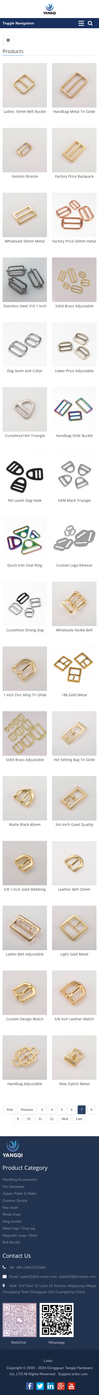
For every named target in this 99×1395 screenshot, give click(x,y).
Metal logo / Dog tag (19, 1228)
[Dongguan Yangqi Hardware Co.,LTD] (49, 12)
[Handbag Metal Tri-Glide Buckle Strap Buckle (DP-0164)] (74, 85)
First (10, 1110)
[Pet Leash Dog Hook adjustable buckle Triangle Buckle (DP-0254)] (25, 474)
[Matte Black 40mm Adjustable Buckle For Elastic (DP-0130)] (25, 798)
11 (40, 1119)
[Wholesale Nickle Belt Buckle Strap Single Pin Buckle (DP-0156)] (74, 604)
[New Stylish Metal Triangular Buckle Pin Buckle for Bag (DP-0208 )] (74, 1057)
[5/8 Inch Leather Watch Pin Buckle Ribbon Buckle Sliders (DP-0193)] (74, 993)
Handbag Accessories (20, 1179)
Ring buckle (12, 1221)
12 (52, 1119)
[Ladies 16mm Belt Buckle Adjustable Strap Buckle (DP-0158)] (25, 85)
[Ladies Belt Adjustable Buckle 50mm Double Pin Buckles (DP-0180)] (25, 928)
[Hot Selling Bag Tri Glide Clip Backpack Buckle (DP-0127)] (74, 733)
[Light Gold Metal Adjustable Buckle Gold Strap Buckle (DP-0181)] (74, 928)
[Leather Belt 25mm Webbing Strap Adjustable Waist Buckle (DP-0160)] (74, 863)
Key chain (10, 1207)
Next (65, 1119)
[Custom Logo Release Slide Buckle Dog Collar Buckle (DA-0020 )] (74, 539)
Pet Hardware (14, 1187)
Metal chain (12, 1214)
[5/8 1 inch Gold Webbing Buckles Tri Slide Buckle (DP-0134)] (25, 863)
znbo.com (80, 1374)
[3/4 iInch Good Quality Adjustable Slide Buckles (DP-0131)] (74, 798)
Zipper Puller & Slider (20, 1193)
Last (79, 1119)
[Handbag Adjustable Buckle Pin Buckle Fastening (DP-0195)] (25, 1057)
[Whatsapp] (57, 1334)
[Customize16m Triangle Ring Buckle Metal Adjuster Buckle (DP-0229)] (25, 409)
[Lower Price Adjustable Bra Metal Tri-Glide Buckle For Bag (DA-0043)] (74, 344)
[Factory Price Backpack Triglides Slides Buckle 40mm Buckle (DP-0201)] (74, 150)
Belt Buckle (11, 1242)
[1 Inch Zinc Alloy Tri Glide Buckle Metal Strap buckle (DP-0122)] (25, 668)
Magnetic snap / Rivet (20, 1235)
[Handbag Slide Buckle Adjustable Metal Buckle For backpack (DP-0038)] (74, 409)
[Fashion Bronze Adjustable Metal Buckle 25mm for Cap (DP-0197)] (25, 150)
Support (64, 1374)
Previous (27, 1110)
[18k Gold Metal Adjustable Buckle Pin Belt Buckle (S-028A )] (74, 668)
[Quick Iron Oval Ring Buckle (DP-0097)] (25, 539)
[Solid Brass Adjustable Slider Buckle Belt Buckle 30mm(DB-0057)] (74, 279)
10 (28, 1119)
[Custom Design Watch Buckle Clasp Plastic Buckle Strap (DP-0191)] (25, 993)
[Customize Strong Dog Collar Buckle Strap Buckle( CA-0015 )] (25, 604)
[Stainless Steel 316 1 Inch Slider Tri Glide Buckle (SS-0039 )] (25, 279)
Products (13, 51)
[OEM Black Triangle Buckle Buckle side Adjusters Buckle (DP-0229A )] (74, 474)
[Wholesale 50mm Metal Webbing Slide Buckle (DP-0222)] (25, 215)
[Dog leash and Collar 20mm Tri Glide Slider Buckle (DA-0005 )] (25, 344)
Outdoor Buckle (15, 1201)
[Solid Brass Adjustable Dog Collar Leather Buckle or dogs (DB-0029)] (25, 733)
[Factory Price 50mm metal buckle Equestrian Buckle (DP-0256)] (74, 215)
